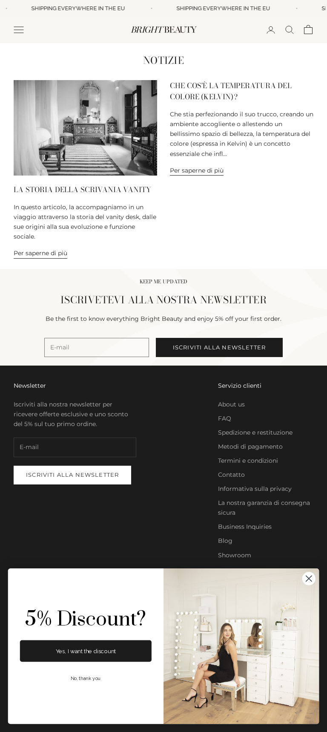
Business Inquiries (245, 526)
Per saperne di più (40, 253)
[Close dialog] (309, 578)
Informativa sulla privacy (255, 489)
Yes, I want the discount (86, 651)
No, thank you (86, 678)
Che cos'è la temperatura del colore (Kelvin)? (231, 91)
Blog (225, 541)
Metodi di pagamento (250, 446)
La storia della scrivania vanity (82, 189)
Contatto (231, 474)
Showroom (234, 555)
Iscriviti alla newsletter (219, 347)
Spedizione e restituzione (255, 432)
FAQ (224, 418)
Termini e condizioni (248, 460)
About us (231, 404)
